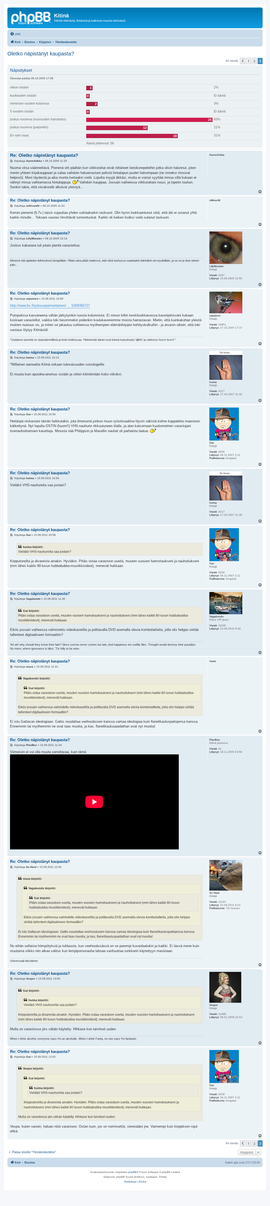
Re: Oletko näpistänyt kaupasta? (44, 155)
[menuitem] (15, 34)
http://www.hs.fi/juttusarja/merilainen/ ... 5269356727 (50, 306)
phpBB (132, 1172)
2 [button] (254, 61)
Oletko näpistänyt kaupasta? (40, 53)
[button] (242, 61)
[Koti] (31, 17)
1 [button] (248, 61)
